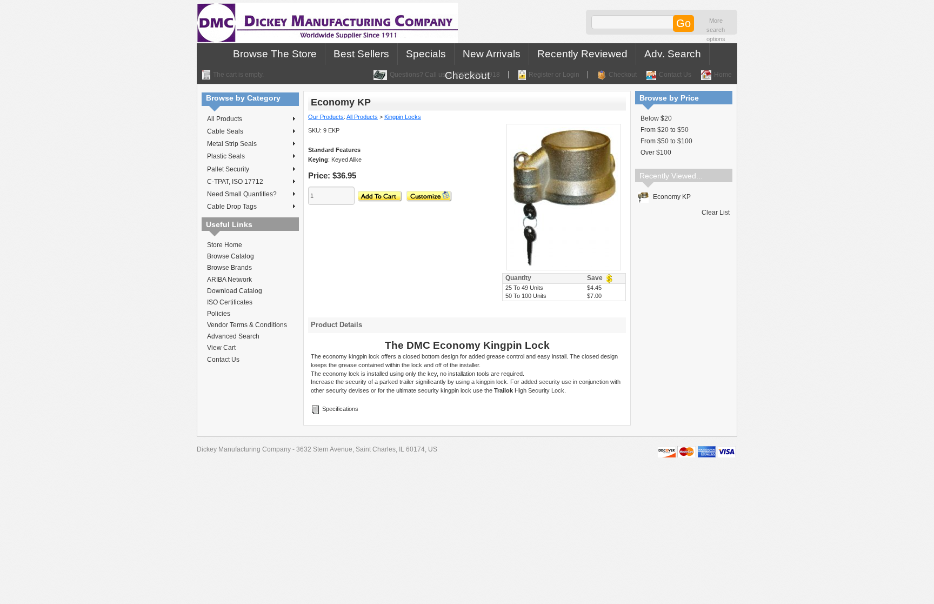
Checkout (623, 74)
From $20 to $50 (665, 130)
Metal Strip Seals (232, 144)
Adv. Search (672, 53)
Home (723, 74)
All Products (224, 119)
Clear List (716, 212)
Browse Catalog (230, 256)
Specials (426, 53)
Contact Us (675, 74)
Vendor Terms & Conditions (247, 325)
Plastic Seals (226, 156)
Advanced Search (233, 336)
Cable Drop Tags (232, 206)
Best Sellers (361, 53)
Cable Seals (225, 131)
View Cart (221, 347)
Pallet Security (228, 169)
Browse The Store (275, 53)
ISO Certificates (229, 302)
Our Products (326, 117)
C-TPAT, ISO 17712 (235, 181)
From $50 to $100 (666, 141)
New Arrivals (492, 53)
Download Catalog (234, 291)
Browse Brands (229, 267)
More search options (715, 29)
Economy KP (671, 197)
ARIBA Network (229, 279)
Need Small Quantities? (242, 194)
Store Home (224, 245)
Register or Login (554, 74)
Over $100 (656, 152)
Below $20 (656, 118)
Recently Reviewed (582, 53)
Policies (218, 313)
